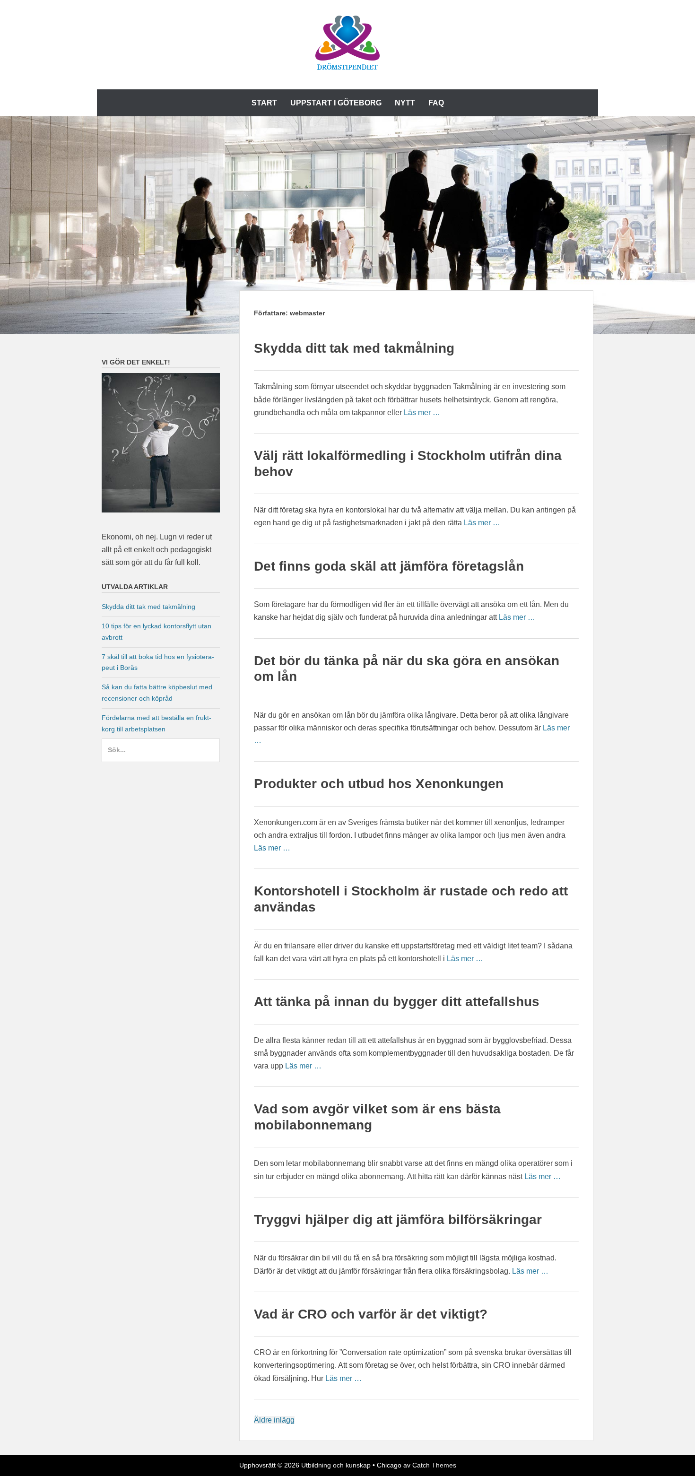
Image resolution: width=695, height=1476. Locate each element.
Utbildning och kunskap (336, 1465)
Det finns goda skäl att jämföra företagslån (389, 566)
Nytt (405, 103)
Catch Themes (434, 1465)
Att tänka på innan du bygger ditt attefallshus (396, 1001)
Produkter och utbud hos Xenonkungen (379, 783)
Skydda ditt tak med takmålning (354, 348)
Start (264, 103)
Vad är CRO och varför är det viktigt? (370, 1314)
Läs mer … (422, 412)
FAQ (436, 103)
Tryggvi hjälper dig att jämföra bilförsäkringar (398, 1219)
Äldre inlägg (274, 1420)
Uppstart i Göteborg (336, 103)
